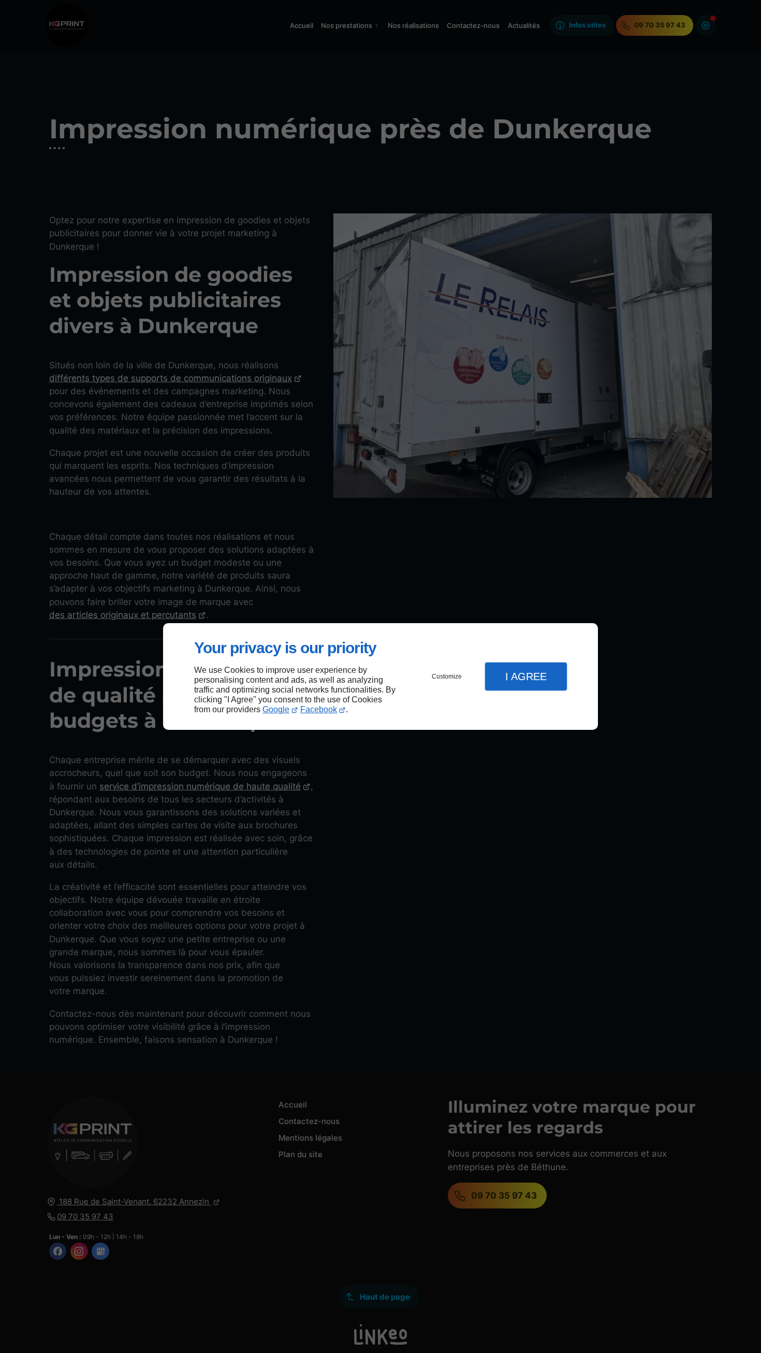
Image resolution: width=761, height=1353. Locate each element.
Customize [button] (447, 676)
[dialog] (380, 676)
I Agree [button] (526, 676)
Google (275, 709)
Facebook (318, 709)
